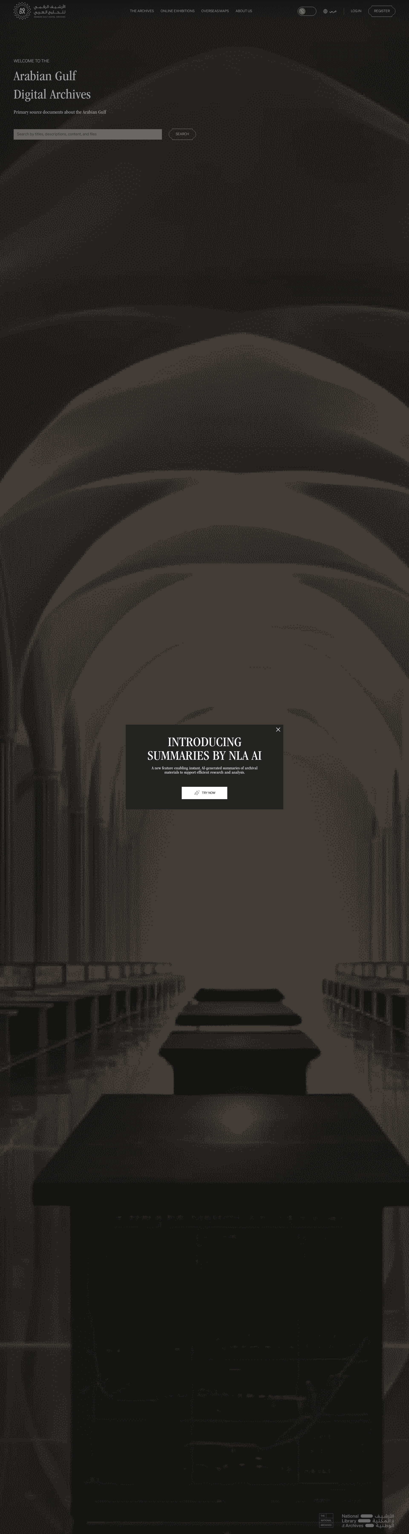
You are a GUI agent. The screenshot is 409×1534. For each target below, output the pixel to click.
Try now (208, 792)
